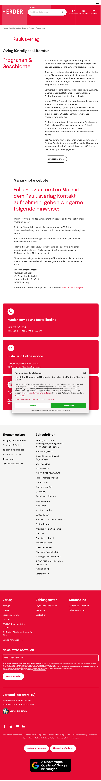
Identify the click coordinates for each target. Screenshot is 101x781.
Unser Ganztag (43, 464)
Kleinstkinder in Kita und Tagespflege (47, 457)
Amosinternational (45, 538)
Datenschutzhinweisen (39, 669)
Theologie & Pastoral (13, 445)
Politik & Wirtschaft (12, 455)
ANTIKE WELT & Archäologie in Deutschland (49, 563)
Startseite (16, 28)
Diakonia (40, 534)
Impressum (75, 738)
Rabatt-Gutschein (77, 610)
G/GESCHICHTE (42, 569)
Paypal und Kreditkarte (47, 606)
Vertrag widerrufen (36, 748)
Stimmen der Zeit (44, 487)
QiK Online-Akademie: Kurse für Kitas (17, 633)
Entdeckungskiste (44, 452)
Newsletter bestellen (18, 650)
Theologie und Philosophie (48, 557)
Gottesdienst (42, 515)
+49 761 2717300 (17, 327)
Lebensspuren (43, 501)
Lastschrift (41, 615)
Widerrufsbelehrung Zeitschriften (85, 735)
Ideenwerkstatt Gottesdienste (50, 520)
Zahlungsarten (46, 600)
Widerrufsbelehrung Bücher (36, 735)
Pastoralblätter (43, 524)
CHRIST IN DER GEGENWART (48, 473)
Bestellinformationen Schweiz (17, 701)
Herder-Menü (98, 2)
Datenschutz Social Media (44, 738)
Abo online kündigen (63, 748)
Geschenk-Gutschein (79, 606)
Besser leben (9, 459)
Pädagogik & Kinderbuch (14, 441)
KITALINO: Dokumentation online (14, 626)
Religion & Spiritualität (13, 450)
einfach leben (42, 483)
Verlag (7, 600)
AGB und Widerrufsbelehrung (13, 735)
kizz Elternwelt (43, 469)
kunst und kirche (44, 510)
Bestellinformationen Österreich (18, 705)
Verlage (31, 28)
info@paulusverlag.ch (72, 288)
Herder (24, 28)
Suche (32, 7)
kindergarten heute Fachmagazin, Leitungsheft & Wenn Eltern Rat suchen (50, 444)
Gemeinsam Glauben (46, 496)
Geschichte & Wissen (13, 464)
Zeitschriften (45, 434)
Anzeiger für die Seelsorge (48, 529)
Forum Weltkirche (44, 543)
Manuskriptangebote (13, 640)
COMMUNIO (41, 492)
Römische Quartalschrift (47, 552)
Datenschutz (27, 738)
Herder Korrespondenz (47, 478)
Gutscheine (77, 600)
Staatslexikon (42, 574)
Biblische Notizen (44, 547)
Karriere (6, 620)
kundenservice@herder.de (24, 363)
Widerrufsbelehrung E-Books (59, 735)
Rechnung (41, 610)
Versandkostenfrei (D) (19, 695)
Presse (6, 610)
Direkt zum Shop (56, 159)
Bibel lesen (41, 506)
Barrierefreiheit (62, 738)
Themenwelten (14, 434)
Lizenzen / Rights (11, 615)
